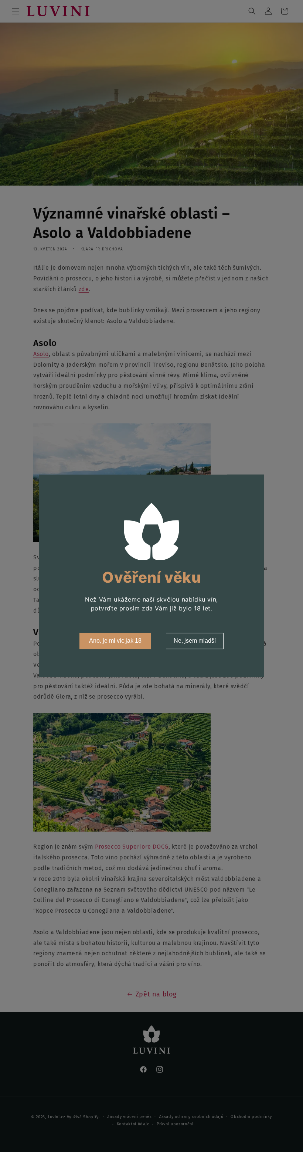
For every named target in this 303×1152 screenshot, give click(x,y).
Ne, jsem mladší (195, 641)
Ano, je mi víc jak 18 (115, 641)
